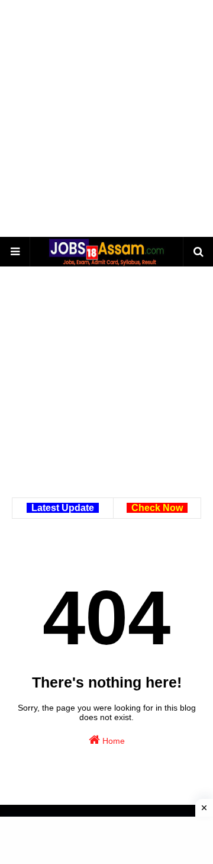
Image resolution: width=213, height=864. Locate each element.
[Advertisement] (106, 118)
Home (112, 741)
